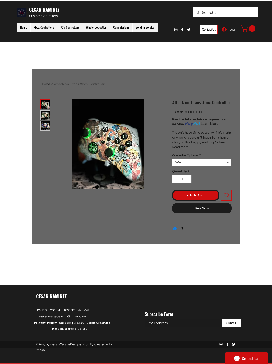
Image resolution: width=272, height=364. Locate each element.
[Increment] (188, 179)
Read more (180, 147)
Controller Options (186, 155)
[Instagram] (176, 30)
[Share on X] (183, 228)
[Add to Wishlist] (226, 195)
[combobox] (202, 162)
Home (45, 84)
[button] (249, 28)
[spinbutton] (182, 179)
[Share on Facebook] (174, 228)
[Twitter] (189, 30)
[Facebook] (182, 30)
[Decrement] (175, 179)
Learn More (209, 124)
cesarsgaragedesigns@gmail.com (61, 316)
